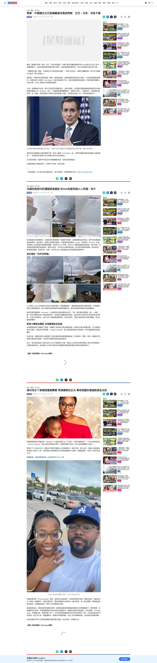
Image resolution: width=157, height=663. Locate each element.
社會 (119, 94)
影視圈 (119, 47)
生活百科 (120, 38)
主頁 (28, 10)
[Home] (12, 3)
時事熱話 (120, 28)
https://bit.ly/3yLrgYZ (84, 172)
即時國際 (37, 10)
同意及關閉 (124, 659)
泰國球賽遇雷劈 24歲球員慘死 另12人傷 (49, 457)
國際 (32, 10)
